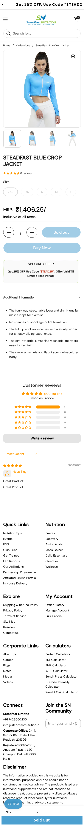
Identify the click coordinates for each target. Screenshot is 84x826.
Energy (50, 533)
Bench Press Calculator (61, 676)
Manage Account (57, 610)
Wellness (51, 567)
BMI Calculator (55, 660)
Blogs (7, 665)
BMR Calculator (56, 665)
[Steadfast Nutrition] (41, 19)
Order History (54, 605)
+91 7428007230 (15, 719)
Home (6, 45)
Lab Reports (11, 561)
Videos (8, 682)
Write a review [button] (42, 438)
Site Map (9, 621)
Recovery (51, 539)
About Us (9, 654)
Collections (23, 45)
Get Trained (11, 555)
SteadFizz (51, 561)
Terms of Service (14, 616)
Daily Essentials (56, 555)
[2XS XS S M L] (22, 812)
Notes (7, 671)
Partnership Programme (19, 572)
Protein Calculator (57, 654)
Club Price (10, 550)
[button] (11, 173)
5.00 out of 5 (53, 394)
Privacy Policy (12, 610)
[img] (12, 466)
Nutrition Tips (12, 533)
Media (7, 676)
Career (8, 660)
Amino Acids (54, 544)
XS (27, 192)
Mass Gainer (54, 550)
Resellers (9, 627)
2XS (10, 192)
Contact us (11, 633)
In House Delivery (15, 583)
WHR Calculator (56, 671)
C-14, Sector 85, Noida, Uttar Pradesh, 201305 (19, 735)
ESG (6, 544)
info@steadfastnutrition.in (21, 725)
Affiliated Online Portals (19, 578)
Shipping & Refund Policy (20, 605)
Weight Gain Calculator (61, 692)
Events (7, 539)
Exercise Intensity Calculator (57, 684)
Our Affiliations (13, 567)
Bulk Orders (53, 616)
